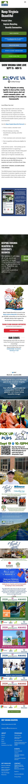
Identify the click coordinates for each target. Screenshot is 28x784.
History (3, 737)
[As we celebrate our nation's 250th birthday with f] (14, 583)
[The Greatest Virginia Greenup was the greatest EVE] (14, 386)
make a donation (14, 33)
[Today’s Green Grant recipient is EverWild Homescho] (14, 667)
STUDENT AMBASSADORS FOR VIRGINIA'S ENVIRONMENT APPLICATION (14, 39)
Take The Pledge (5, 772)
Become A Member (5, 765)
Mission (3, 735)
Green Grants (17, 735)
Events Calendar (18, 751)
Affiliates (3, 743)
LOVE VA (16, 753)
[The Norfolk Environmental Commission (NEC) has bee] (14, 639)
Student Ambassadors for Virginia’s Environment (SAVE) (20, 744)
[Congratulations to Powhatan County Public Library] (14, 695)
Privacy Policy (17, 776)
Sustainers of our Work (6, 745)
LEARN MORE (14, 330)
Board (2, 741)
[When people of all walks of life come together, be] (14, 414)
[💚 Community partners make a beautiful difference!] (14, 526)
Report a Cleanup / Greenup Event (14, 50)
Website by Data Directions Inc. (9, 728)
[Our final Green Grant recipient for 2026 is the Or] (14, 611)
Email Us (16, 771)
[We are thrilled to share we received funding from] (14, 498)
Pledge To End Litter (14, 56)
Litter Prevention (18, 740)
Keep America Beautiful (10, 314)
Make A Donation (5, 767)
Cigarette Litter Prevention (18, 738)
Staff (2, 739)
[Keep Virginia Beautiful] (4, 6)
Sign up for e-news (14, 45)
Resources (3, 774)
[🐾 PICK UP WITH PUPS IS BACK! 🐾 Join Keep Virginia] (14, 442)
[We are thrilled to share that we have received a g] (14, 555)
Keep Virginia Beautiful (7, 724)
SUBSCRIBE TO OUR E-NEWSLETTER (14, 349)
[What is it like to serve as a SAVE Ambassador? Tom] (14, 470)
